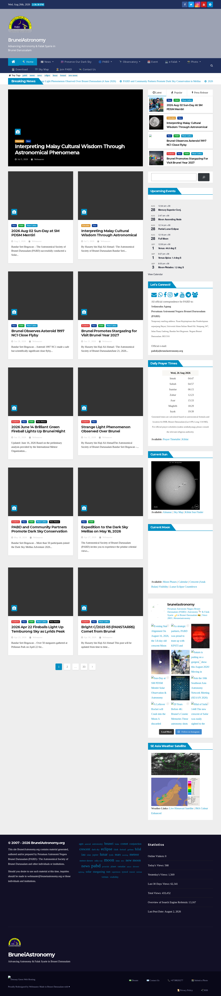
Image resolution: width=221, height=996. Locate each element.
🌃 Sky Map (42, 69)
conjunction (135, 843)
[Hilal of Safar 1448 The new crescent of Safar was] (200, 714)
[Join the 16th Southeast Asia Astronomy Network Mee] (200, 688)
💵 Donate (133, 980)
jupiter (95, 855)
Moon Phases (170, 581)
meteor (134, 854)
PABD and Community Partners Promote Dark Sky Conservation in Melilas (39, 531)
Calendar (183, 581)
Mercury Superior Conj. (169, 209)
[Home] (13, 62)
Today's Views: (156, 865)
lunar (55, 75)
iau (83, 854)
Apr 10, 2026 (90, 637)
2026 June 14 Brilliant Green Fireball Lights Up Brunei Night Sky (38, 431)
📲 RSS (204, 990)
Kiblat (185, 439)
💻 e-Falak (171, 61)
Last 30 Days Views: (159, 883)
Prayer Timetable (171, 439)
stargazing (99, 871)
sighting (81, 872)
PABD (177, 100)
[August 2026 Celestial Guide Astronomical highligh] (180, 688)
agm (81, 843)
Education (19, 141)
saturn (129, 867)
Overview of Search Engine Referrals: (168, 902)
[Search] (204, 177)
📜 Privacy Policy (185, 990)
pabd (25, 75)
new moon (73, 75)
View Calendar (155, 274)
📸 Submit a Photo (199, 980)
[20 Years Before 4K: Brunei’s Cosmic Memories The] (180, 714)
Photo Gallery (187, 100)
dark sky (95, 849)
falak (116, 849)
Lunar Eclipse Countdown (183, 586)
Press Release (200, 92)
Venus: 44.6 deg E (167, 248)
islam (89, 855)
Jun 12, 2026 (90, 437)
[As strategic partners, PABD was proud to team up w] (180, 636)
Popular (178, 92)
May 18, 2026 (20, 537)
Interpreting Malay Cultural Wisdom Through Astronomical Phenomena (70, 149)
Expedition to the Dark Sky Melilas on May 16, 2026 (104, 529)
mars (118, 854)
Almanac (167, 512)
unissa (139, 872)
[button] (211, 65)
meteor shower (86, 860)
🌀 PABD (104, 61)
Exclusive (171, 154)
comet (124, 843)
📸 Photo (193, 61)
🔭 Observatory (128, 61)
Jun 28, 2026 (20, 341)
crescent (84, 849)
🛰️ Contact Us (87, 69)
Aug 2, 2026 (20, 241)
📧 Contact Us (153, 980)
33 (84, 666)
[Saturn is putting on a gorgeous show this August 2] (200, 662)
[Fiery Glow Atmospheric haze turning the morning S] (200, 636)
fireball (123, 849)
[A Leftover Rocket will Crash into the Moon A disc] (160, 714)
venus (105, 876)
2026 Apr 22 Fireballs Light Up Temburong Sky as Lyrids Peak (38, 629)
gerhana (130, 849)
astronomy (97, 844)
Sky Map (178, 512)
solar (88, 871)
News (28, 141)
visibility (114, 877)
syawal (125, 872)
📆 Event (152, 61)
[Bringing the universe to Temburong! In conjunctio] (180, 662)
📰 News (46, 61)
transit (132, 872)
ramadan (121, 866)
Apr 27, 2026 (90, 537)
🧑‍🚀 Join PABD (64, 69)
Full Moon (163, 238)
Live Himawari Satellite (181, 808)
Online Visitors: (156, 856)
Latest (158, 92)
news (40, 75)
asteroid (88, 844)
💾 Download (20, 69)
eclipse (47, 75)
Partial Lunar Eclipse (168, 228)
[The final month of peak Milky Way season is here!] (160, 662)
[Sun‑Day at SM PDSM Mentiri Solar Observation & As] (160, 688)
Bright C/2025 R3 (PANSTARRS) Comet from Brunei (108, 629)
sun (108, 871)
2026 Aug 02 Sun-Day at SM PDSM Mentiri (35, 233)
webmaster (39, 159)
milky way (98, 861)
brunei (63, 75)
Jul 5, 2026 (23, 159)
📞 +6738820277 (175, 980)
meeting (125, 855)
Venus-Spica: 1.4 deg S (169, 257)
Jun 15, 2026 (20, 437)
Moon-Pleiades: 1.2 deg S (171, 267)
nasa (118, 860)
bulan (117, 844)
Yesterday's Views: (158, 874)
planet (113, 866)
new (122, 861)
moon (32, 75)
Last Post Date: (156, 911)
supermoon (116, 872)
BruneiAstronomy (26, 39)
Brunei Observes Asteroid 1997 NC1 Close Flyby (37, 333)
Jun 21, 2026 (90, 341)
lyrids (111, 855)
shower (136, 866)
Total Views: (155, 893)
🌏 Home (27, 61)
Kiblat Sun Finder (194, 512)
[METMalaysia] (175, 791)
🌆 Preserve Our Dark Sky (76, 61)
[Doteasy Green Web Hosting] (21, 979)
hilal (138, 849)
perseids (105, 866)
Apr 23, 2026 (20, 637)
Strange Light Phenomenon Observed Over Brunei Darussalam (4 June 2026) (105, 431)
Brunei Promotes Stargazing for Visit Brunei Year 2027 (109, 333)
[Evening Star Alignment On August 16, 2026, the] (160, 636)
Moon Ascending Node (170, 219)
